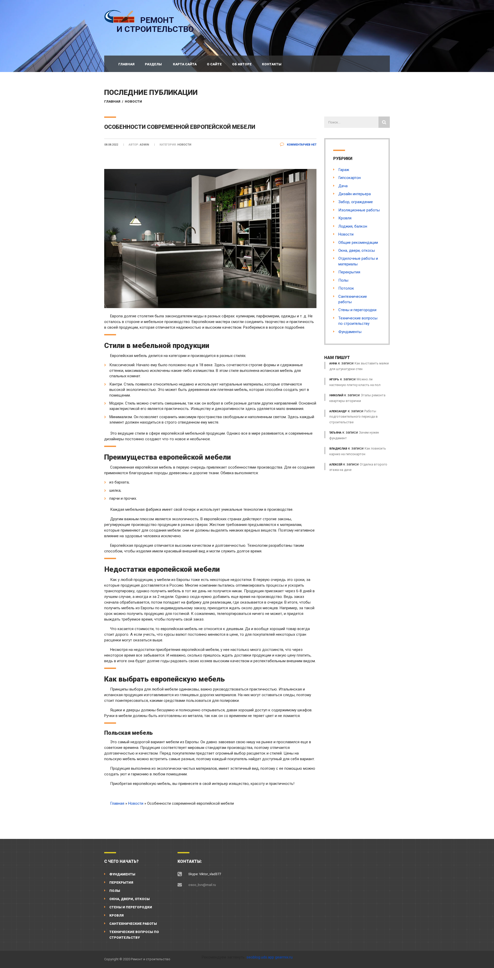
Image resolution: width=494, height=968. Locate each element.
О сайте (214, 64)
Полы (343, 280)
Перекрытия (349, 272)
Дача (343, 186)
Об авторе (242, 64)
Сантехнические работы (133, 924)
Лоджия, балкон (352, 226)
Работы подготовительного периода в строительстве (353, 416)
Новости (133, 101)
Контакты (271, 64)
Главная (126, 64)
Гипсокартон (349, 177)
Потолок (346, 288)
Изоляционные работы (359, 210)
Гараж (343, 169)
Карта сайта (185, 64)
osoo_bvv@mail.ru (202, 885)
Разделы (153, 64)
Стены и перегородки (357, 310)
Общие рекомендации (358, 242)
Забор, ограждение (355, 202)
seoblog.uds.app (260, 957)
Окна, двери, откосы (356, 250)
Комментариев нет (301, 144)
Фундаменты (349, 331)
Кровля (344, 218)
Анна (333, 363)
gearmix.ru (284, 957)
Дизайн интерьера (354, 194)
